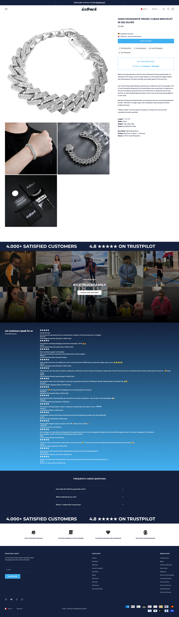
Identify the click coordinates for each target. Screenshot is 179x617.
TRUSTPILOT (100, 3)
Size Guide (163, 568)
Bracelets (95, 572)
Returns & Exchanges (167, 575)
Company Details (165, 578)
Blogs (162, 561)
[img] (106, 330)
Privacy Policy (164, 582)
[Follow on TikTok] (17, 599)
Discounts (95, 585)
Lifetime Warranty (166, 565)
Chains (94, 558)
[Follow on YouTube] (11, 599)
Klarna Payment (165, 589)
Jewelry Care (164, 558)
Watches (95, 565)
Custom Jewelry (97, 568)
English (154, 9)
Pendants (95, 561)
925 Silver (95, 578)
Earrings (94, 582)
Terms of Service (165, 585)
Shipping (163, 572)
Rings (94, 575)
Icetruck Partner (97, 589)
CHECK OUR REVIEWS (89, 292)
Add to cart (146, 41)
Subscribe (12, 576)
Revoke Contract (165, 592)
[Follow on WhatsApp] (22, 599)
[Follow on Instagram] (6, 599)
